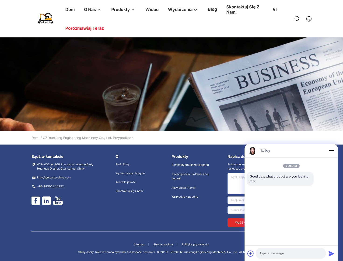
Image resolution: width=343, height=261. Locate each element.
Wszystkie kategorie (185, 196)
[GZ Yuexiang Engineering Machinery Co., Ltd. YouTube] (58, 201)
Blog (212, 9)
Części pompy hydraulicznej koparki (190, 176)
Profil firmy (123, 164)
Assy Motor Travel (183, 187)
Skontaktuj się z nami (130, 191)
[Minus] (331, 150)
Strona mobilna (163, 244)
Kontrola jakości (126, 182)
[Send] (331, 253)
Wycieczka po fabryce (130, 173)
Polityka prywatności (195, 244)
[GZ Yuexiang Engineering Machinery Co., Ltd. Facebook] (36, 201)
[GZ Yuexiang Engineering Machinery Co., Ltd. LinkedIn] (46, 201)
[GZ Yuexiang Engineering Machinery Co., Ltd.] (45, 18)
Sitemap (139, 244)
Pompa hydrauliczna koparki (190, 165)
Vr (275, 9)
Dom (35, 138)
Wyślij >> (241, 222)
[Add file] (250, 253)
